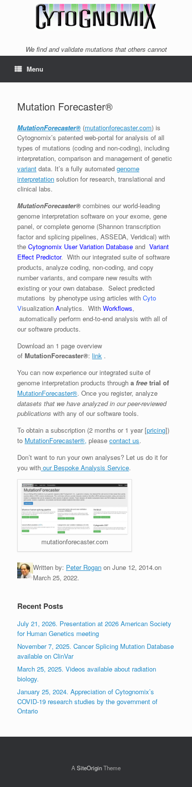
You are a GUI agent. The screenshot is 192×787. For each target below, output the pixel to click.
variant (26, 168)
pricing (156, 430)
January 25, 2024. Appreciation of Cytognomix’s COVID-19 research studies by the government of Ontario (87, 701)
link (97, 355)
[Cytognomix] (96, 16)
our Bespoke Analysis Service (85, 467)
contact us (124, 440)
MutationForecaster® (49, 127)
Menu (35, 69)
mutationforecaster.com (118, 127)
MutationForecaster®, (56, 440)
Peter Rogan (83, 567)
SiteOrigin (89, 768)
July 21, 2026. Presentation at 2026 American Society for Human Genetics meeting (94, 628)
